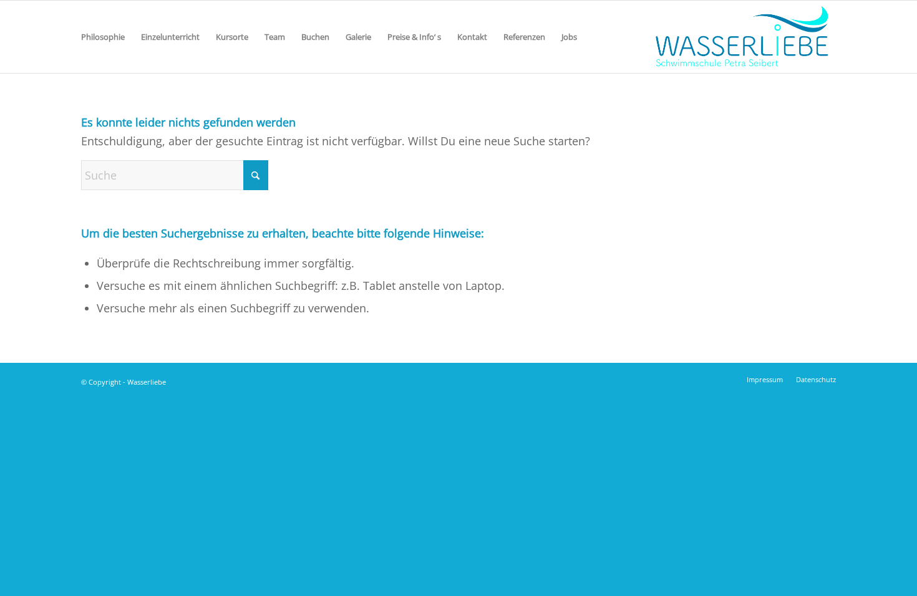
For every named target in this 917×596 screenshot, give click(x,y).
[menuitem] (103, 37)
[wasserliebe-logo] (741, 37)
